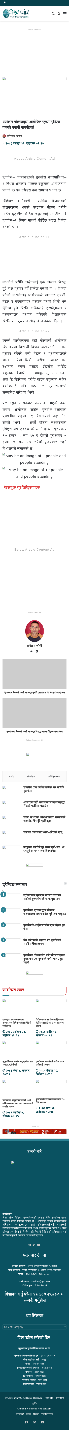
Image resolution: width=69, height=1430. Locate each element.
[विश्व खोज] (16, 14)
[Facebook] (30, 1245)
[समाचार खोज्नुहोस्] (59, 15)
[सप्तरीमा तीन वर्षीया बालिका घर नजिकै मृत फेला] (12, 792)
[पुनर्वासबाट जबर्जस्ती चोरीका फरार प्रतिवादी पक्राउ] (51, 1049)
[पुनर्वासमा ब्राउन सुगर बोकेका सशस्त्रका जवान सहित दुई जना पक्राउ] (12, 915)
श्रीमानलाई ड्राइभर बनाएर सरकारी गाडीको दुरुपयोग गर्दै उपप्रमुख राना (42, 897)
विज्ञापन (36, 1414)
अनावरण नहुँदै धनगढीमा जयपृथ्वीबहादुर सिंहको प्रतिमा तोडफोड (44, 804)
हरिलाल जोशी (14, 136)
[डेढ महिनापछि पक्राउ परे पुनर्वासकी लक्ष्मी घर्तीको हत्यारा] (12, 945)
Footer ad (35, 1127)
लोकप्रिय (31, 776)
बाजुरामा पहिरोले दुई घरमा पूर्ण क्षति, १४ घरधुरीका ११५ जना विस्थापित (44, 849)
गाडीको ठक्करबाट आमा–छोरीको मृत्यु (42, 832)
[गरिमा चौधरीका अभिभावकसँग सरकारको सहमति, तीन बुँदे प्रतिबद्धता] (12, 822)
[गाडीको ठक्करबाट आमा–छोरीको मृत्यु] (12, 837)
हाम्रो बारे (20, 1414)
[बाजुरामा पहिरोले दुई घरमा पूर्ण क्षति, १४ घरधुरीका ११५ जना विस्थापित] (12, 852)
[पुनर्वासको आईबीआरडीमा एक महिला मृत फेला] (12, 930)
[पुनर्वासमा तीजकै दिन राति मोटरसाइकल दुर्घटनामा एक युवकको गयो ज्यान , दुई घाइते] (12, 960)
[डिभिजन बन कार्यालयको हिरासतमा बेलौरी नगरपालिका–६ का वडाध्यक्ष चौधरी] (51, 1007)
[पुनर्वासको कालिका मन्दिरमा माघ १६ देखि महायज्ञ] (51, 1088)
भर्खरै (11, 776)
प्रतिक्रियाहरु (54, 776)
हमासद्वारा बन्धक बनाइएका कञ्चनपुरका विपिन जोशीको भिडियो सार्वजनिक (17, 1022)
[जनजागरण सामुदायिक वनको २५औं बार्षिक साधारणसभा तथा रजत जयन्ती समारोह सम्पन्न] (18, 1088)
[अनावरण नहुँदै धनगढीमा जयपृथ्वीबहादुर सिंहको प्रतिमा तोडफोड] (12, 807)
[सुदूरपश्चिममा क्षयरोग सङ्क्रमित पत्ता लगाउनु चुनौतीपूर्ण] (18, 1049)
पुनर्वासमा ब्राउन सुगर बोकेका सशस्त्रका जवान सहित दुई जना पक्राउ (44, 912)
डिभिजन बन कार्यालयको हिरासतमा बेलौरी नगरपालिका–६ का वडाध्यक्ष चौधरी (50, 1022)
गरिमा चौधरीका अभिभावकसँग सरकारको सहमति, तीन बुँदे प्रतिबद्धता (44, 819)
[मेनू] (64, 15)
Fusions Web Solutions (40, 1408)
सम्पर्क (28, 1414)
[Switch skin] (53, 15)
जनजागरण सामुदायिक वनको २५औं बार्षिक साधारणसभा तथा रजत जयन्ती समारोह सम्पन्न (18, 1103)
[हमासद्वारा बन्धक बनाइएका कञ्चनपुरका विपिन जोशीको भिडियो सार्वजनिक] (18, 1007)
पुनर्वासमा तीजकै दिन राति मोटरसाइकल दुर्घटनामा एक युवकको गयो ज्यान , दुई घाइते (44, 959)
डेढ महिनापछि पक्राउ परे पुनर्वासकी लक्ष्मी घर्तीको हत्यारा (42, 942)
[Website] (32, 652)
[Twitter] (34, 1245)
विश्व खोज (49, 1398)
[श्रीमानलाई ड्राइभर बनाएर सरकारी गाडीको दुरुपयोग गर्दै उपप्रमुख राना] (12, 900)
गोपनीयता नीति (47, 1414)
